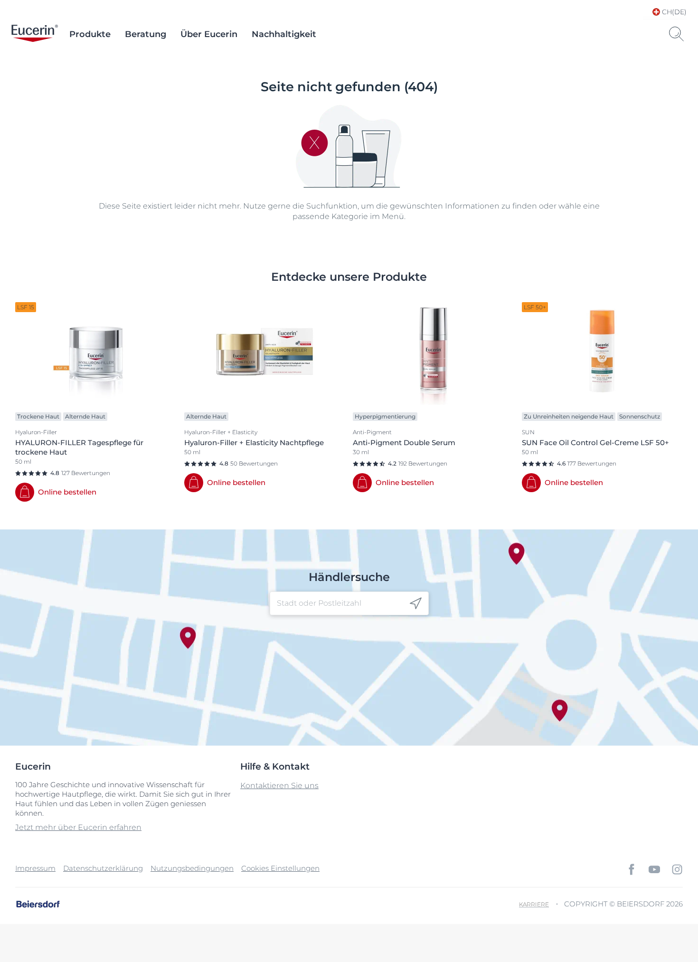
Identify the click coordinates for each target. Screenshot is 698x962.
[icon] (416, 604)
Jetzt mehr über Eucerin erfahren (78, 827)
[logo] (34, 34)
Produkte (90, 34)
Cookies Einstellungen (280, 868)
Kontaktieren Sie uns (279, 785)
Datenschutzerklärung (103, 868)
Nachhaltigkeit (284, 34)
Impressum (35, 868)
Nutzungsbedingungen (192, 868)
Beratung (145, 34)
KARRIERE (534, 904)
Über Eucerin (208, 34)
